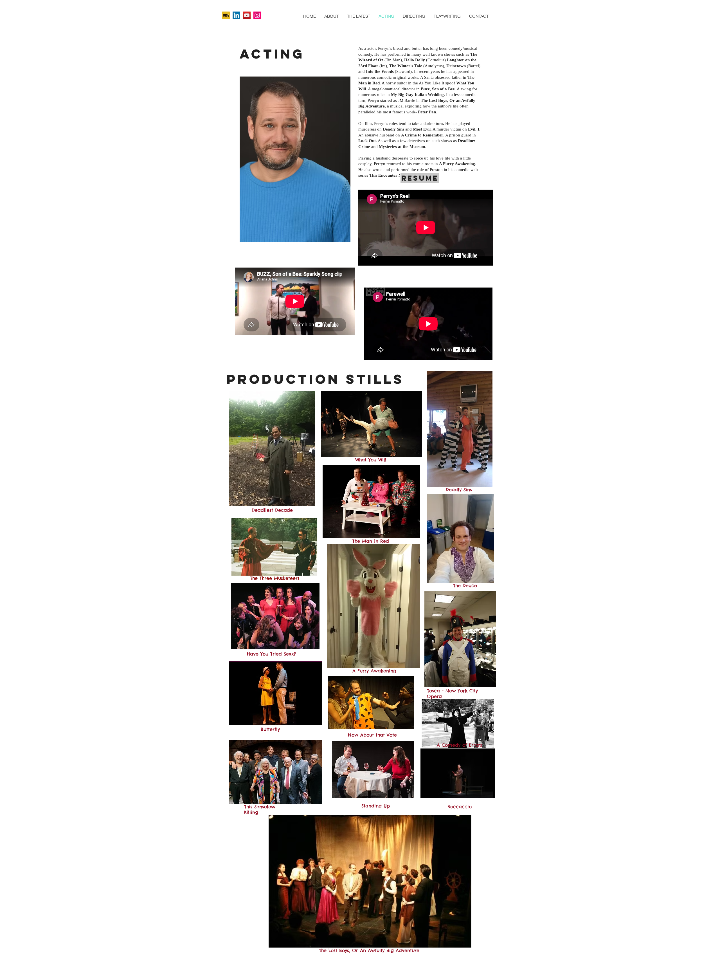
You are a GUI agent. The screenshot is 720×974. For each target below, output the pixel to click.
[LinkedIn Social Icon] (236, 15)
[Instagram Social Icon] (257, 15)
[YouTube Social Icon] (247, 15)
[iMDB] (226, 15)
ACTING (272, 54)
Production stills (315, 379)
